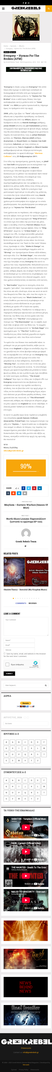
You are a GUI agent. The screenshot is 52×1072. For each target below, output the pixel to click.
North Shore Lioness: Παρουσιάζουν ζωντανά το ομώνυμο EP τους (26, 520)
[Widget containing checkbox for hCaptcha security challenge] (22, 664)
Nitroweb (26, 1065)
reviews (33, 603)
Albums (6, 52)
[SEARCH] (45, 685)
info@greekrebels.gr (31, 1052)
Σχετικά (14, 1070)
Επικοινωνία (26, 1048)
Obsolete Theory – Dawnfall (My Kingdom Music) (25, 589)
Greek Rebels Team (12, 62)
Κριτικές (12, 52)
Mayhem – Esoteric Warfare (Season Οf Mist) (26, 506)
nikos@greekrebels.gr (14, 450)
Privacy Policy (23, 1070)
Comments (20, 603)
